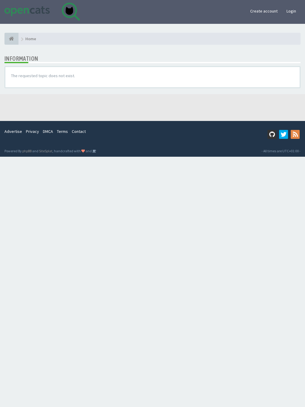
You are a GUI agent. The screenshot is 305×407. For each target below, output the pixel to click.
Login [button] (291, 11)
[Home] (11, 39)
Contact (79, 131)
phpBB (27, 151)
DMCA (48, 131)
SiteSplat (45, 151)
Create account (264, 11)
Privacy (32, 131)
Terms (62, 131)
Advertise (13, 131)
